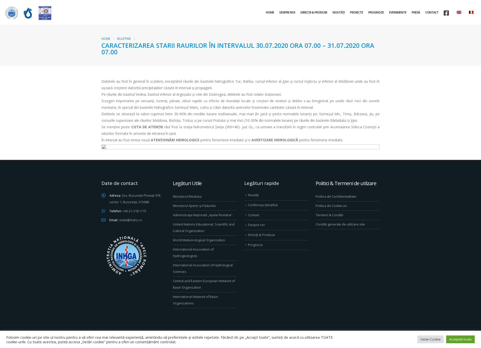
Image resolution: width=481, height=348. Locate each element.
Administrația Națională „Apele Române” (202, 215)
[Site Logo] (27, 13)
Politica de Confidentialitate (336, 196)
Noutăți (338, 12)
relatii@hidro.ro (130, 220)
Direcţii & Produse (313, 12)
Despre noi (287, 12)
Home (270, 12)
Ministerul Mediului (187, 196)
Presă (416, 12)
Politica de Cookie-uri (331, 206)
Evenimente (397, 12)
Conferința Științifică (263, 205)
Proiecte (356, 12)
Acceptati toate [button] (460, 339)
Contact (431, 12)
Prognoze (376, 12)
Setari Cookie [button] (430, 339)
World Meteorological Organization (199, 240)
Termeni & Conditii (329, 215)
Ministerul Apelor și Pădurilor (194, 206)
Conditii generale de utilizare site (340, 224)
